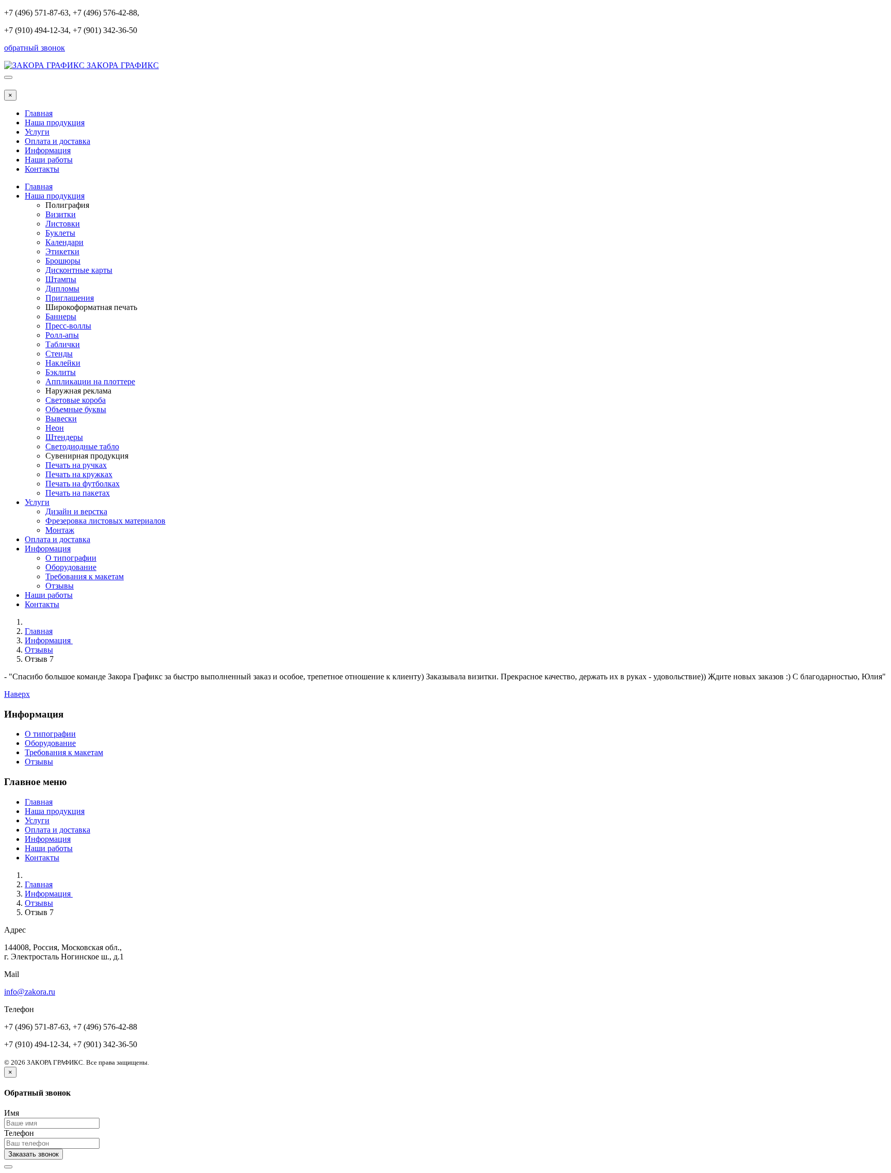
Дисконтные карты (78, 270)
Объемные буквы (75, 409)
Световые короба (75, 400)
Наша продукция (55, 122)
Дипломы (62, 288)
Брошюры (62, 260)
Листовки (62, 223)
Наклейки (62, 363)
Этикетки (62, 251)
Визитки (60, 214)
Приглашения (69, 298)
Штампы (60, 279)
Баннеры (60, 316)
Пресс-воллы (68, 325)
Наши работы (49, 159)
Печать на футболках (82, 483)
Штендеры (64, 437)
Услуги (37, 131)
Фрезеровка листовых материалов (105, 520)
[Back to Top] (8, 1166)
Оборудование (70, 567)
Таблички (62, 344)
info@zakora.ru (29, 991)
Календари (64, 242)
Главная (39, 113)
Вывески (61, 418)
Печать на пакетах (77, 492)
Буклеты (60, 233)
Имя (11, 1113)
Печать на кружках (78, 474)
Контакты (42, 169)
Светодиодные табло (82, 446)
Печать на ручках (76, 465)
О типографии (70, 557)
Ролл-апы (62, 335)
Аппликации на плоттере (90, 381)
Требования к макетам (84, 576)
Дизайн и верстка (76, 511)
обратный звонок (34, 47)
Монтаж (59, 530)
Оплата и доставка (57, 141)
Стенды (59, 353)
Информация (48, 150)
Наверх (17, 694)
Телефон (19, 1133)
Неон (54, 427)
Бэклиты (60, 372)
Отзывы (59, 585)
